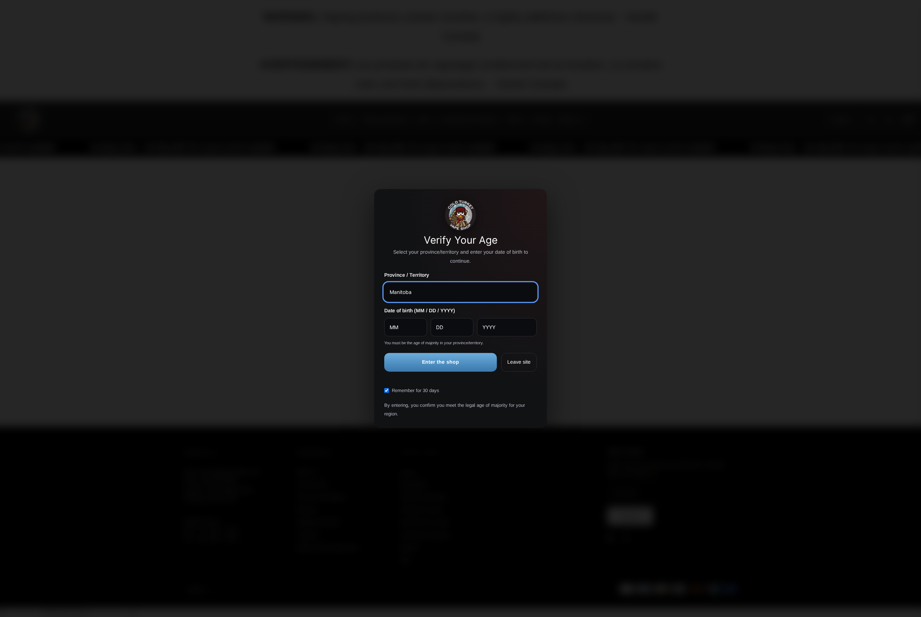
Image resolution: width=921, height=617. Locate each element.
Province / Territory (406, 275)
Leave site (519, 362)
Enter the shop (440, 362)
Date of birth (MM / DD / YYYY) (419, 310)
